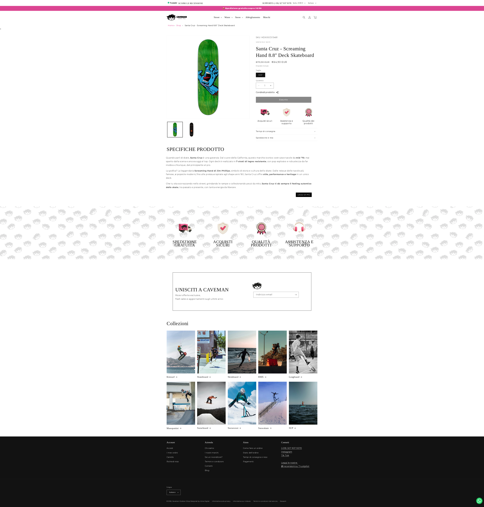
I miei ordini (172, 453)
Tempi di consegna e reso (255, 457)
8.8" (262, 75)
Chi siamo (209, 448)
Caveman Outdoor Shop (181, 501)
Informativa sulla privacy (221, 501)
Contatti (209, 466)
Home (171, 25)
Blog (207, 470)
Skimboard (233, 377)
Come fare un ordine (253, 448)
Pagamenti (248, 461)
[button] (217, 17)
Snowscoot (233, 428)
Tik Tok (285, 455)
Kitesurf (171, 377)
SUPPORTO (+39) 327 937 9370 (276, 3)
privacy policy (274, 301)
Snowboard (202, 428)
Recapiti (283, 501)
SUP (291, 428)
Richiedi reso (173, 461)
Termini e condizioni (214, 461)
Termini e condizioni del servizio (265, 501)
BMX (261, 377)
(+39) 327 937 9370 (291, 448)
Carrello (170, 457)
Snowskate (263, 428)
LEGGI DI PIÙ (303, 195)
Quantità (259, 80)
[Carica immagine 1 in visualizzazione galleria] (175, 129)
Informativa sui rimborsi (242, 501)
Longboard (294, 377)
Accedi (170, 448)
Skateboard (202, 377)
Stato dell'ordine (251, 453)
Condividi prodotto (265, 92)
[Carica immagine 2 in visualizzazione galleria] (191, 129)
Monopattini (173, 428)
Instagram (286, 452)
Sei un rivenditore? (213, 457)
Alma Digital (204, 501)
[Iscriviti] (296, 295)
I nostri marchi (212, 453)
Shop (178, 25)
